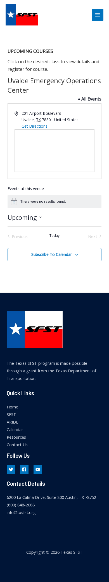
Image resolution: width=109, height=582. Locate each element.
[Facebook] (24, 469)
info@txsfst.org (21, 512)
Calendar (15, 429)
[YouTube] (38, 469)
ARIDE (12, 422)
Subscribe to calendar (51, 254)
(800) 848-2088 (21, 505)
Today (54, 235)
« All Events (89, 99)
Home (12, 407)
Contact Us (17, 444)
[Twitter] (11, 469)
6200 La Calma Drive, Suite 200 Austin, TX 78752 (51, 497)
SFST (11, 414)
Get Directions (35, 126)
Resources (16, 437)
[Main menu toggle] (97, 15)
